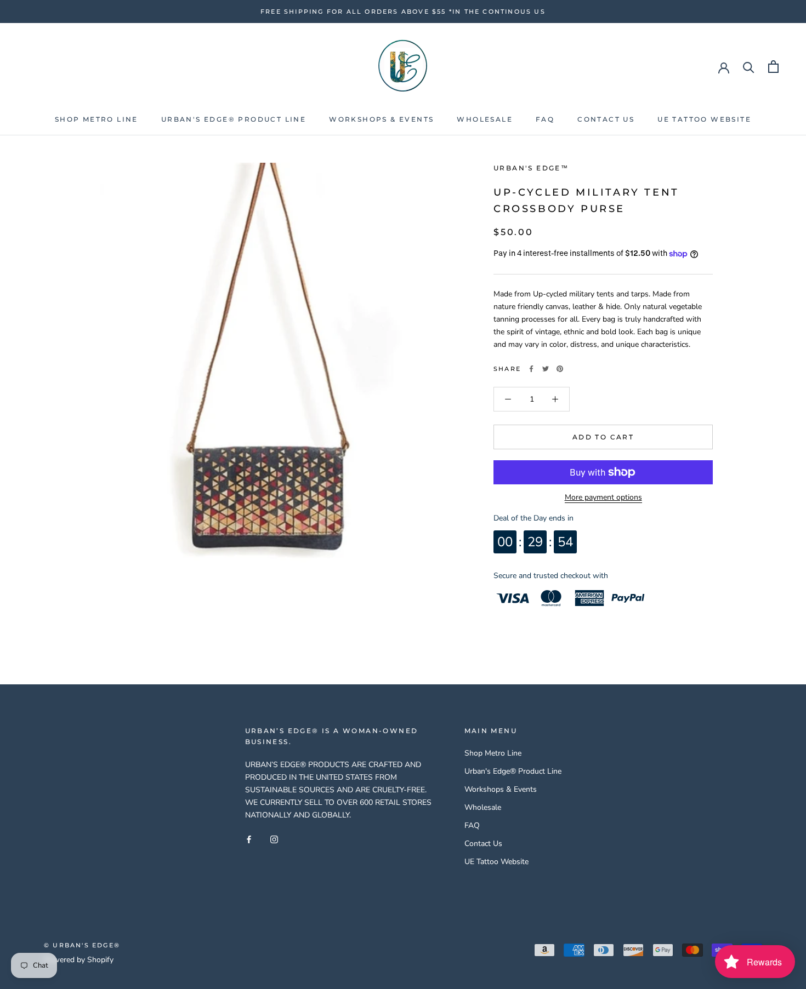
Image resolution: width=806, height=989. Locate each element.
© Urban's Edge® (82, 945)
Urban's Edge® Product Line (233, 119)
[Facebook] (531, 368)
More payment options (603, 497)
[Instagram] (274, 838)
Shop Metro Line (96, 119)
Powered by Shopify (78, 959)
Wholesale (485, 119)
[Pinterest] (560, 368)
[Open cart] (773, 66)
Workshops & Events (381, 119)
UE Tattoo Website (704, 119)
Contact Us (605, 119)
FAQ (545, 119)
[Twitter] (545, 368)
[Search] (748, 66)
